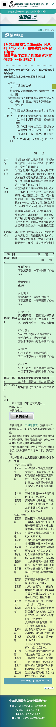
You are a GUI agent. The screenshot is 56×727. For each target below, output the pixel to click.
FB (36, 11)
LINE (41, 11)
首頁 (40, 30)
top (49, 688)
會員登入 (12, 11)
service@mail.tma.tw (34, 718)
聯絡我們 (30, 11)
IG (46, 11)
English (20, 11)
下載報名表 (31, 425)
